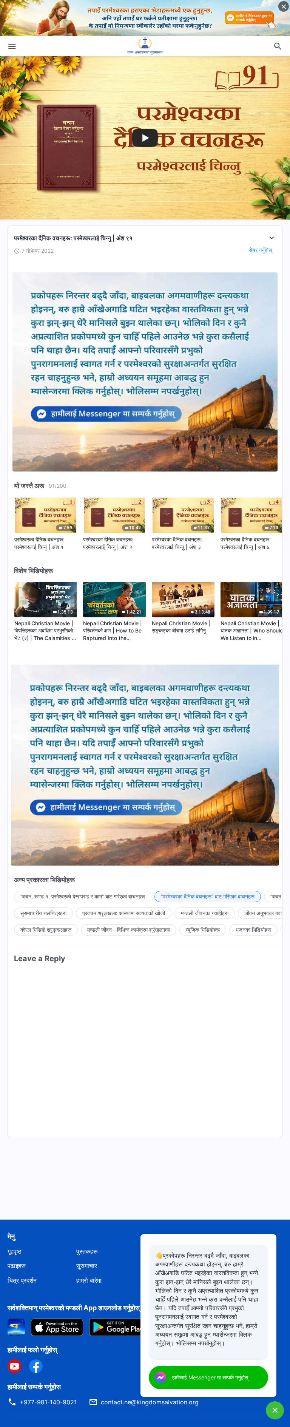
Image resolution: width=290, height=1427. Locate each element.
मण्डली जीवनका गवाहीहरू (204, 913)
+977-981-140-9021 (48, 1402)
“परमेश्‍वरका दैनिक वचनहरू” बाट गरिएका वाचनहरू (208, 896)
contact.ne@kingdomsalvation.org (150, 1402)
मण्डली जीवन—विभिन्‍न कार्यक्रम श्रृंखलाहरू (128, 929)
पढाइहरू (17, 1265)
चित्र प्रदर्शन (22, 1280)
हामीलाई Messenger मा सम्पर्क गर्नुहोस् (210, 1377)
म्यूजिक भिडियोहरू (203, 929)
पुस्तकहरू (87, 1251)
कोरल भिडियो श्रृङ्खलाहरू (45, 929)
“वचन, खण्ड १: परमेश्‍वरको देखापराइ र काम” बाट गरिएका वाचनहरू (82, 896)
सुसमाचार (86, 1265)
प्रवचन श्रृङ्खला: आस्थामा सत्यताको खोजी (123, 913)
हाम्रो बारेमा (89, 1280)
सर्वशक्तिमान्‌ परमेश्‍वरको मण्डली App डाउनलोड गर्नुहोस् (74, 1308)
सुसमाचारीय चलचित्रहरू (43, 913)
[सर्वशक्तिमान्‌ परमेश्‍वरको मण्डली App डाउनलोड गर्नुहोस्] (16, 1327)
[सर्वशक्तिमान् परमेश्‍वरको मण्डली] (145, 46)
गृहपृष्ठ (15, 1251)
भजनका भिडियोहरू (253, 929)
